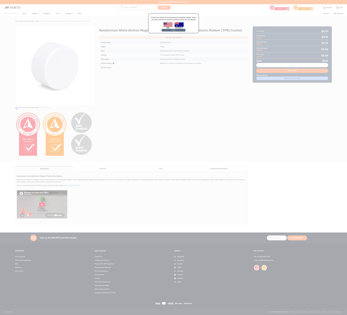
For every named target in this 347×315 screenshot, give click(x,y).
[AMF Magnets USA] (168, 28)
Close (173, 30)
